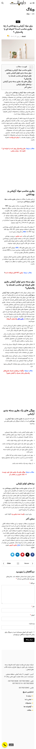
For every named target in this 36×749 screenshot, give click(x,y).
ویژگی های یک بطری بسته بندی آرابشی (17, 81)
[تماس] (5, 745)
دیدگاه (32, 583)
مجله (28, 14)
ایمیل (32, 615)
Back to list (18, 563)
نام (33, 606)
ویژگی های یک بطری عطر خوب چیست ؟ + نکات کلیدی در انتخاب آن (14, 473)
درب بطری (19, 236)
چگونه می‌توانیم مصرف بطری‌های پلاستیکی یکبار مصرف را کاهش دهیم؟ (16, 372)
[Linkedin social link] (18, 555)
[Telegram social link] (12, 555)
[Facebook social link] (32, 555)
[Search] (2, 3)
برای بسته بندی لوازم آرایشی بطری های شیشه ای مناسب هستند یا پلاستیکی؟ (18, 76)
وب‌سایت (31, 623)
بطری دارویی (13, 545)
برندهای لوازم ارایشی (23, 84)
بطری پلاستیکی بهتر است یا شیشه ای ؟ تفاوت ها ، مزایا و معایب (14, 149)
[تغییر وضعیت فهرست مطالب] (30, 67)
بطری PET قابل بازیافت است (14, 273)
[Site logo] (18, 3)
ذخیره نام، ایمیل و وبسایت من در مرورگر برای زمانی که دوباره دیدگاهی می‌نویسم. (19, 633)
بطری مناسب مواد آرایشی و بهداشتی (18, 70)
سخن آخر (27, 87)
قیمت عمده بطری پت (17, 514)
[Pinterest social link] (22, 555)
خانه (33, 14)
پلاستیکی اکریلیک (11, 319)
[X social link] (28, 555)
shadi (24, 36)
